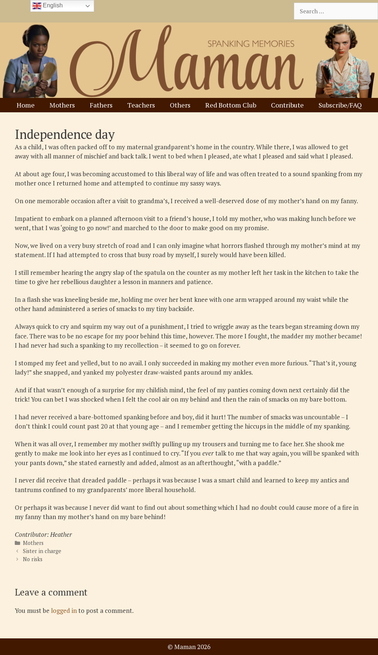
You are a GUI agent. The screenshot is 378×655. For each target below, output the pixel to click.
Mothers (62, 104)
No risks (32, 559)
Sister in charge (42, 551)
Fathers (101, 104)
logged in (64, 610)
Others (180, 104)
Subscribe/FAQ (340, 104)
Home (26, 104)
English (52, 5)
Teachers (141, 104)
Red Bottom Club (230, 104)
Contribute (287, 104)
